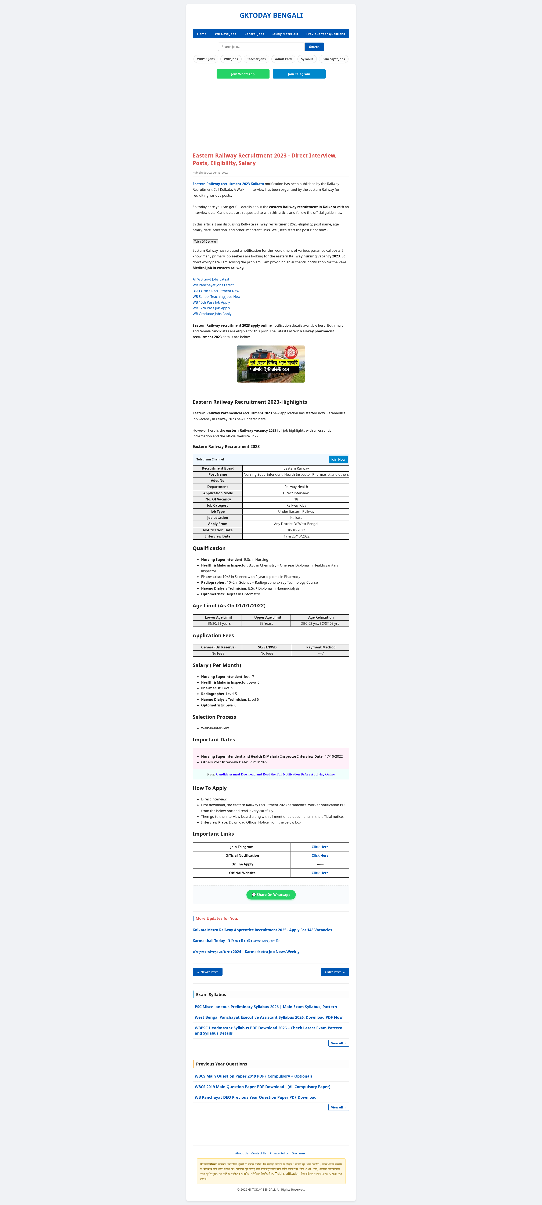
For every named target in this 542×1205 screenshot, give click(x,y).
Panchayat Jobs (333, 59)
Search (314, 46)
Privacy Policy (279, 1153)
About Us (241, 1153)
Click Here (320, 846)
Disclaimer (299, 1153)
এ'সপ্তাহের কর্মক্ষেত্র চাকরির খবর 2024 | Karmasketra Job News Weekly (246, 951)
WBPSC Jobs (206, 59)
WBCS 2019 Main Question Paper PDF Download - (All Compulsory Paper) (262, 1086)
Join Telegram (299, 74)
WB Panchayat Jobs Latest (213, 285)
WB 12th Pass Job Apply (211, 308)
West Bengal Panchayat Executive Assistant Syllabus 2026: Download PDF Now (269, 1017)
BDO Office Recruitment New (216, 291)
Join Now (338, 459)
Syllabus (307, 59)
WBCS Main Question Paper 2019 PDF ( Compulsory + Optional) (253, 1076)
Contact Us (259, 1153)
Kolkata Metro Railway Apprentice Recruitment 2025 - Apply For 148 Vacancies (262, 929)
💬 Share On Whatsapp (271, 894)
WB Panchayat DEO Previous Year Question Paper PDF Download (256, 1097)
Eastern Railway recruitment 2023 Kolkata (228, 183)
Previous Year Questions (325, 34)
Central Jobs (254, 34)
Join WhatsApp (243, 74)
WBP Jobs (231, 59)
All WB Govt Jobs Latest (211, 279)
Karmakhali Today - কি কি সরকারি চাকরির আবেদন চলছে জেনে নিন (236, 940)
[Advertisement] (271, 117)
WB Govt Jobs (225, 34)
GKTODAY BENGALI (271, 15)
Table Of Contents (205, 241)
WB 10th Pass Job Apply (211, 302)
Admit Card (283, 59)
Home (201, 34)
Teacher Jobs (256, 59)
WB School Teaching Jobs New (217, 296)
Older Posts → (335, 972)
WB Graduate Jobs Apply (212, 313)
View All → (339, 1043)
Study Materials (285, 34)
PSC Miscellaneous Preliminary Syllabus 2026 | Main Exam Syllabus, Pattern (266, 1006)
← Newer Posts (207, 972)
